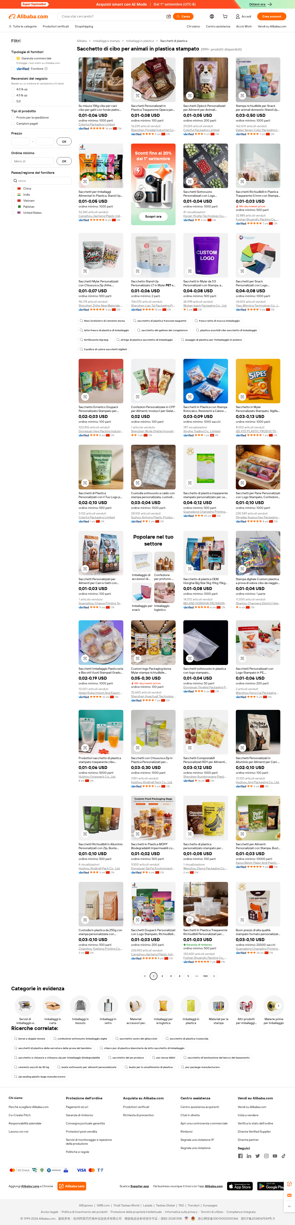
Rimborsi (186, 1131)
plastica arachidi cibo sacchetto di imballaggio (228, 330)
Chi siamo (15, 1098)
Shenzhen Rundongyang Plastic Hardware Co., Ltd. (205, 776)
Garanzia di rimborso (79, 1115)
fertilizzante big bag (96, 339)
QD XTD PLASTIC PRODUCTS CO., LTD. (258, 431)
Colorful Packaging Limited (97, 124)
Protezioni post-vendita (81, 1131)
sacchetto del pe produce (128, 1057)
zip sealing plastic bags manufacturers (41, 1076)
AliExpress (86, 1205)
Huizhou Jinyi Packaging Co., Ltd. (257, 782)
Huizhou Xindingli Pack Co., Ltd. (152, 782)
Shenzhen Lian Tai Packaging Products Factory (153, 305)
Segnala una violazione (196, 1148)
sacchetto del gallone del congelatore (164, 330)
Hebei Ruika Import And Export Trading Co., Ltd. (101, 693)
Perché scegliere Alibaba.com (29, 1107)
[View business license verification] (186, 1218)
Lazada (147, 1205)
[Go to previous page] (145, 976)
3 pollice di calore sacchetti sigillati (105, 349)
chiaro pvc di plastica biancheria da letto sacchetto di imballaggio (144, 1048)
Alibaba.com (214, 1186)
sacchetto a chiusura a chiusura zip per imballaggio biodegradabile (59, 1057)
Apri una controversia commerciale (204, 1123)
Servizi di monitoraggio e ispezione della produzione (89, 1141)
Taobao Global (165, 1205)
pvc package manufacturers (202, 1067)
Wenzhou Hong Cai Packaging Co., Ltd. (258, 693)
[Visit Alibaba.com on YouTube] (275, 1156)
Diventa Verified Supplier (254, 1131)
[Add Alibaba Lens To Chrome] (71, 1186)
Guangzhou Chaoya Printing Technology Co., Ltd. (101, 603)
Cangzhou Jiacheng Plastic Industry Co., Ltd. (101, 216)
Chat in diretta (190, 1115)
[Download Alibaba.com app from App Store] (240, 1186)
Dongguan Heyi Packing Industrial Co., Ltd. (101, 431)
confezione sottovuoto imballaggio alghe (82, 1038)
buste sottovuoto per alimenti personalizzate (89, 1067)
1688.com (103, 1205)
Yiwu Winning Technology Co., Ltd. (258, 305)
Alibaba (82, 41)
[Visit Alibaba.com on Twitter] (257, 1156)
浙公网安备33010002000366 (218, 1218)
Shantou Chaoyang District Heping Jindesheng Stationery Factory (258, 603)
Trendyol (193, 1205)
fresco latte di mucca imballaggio (219, 320)
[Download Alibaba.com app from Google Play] (271, 1186)
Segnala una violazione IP (197, 1139)
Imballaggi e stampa (106, 41)
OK (64, 141)
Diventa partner (248, 1139)
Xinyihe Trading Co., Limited (201, 431)
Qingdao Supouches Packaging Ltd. (258, 517)
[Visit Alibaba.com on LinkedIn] (249, 1156)
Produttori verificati (136, 1107)
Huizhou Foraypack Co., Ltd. (97, 776)
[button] (168, 16)
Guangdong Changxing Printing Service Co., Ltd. (205, 511)
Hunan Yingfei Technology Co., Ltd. (205, 216)
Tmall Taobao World (126, 1205)
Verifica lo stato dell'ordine (255, 1123)
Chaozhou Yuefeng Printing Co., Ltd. (101, 948)
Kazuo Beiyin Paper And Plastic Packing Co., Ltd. (258, 862)
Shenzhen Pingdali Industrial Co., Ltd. (153, 130)
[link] (289, 1184)
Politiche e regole (77, 1152)
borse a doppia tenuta (31, 1038)
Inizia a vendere (248, 1115)
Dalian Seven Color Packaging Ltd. (258, 130)
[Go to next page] (214, 976)
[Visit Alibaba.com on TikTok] (283, 1156)
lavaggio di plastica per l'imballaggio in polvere (213, 339)
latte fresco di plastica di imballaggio (106, 330)
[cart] (226, 17)
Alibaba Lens (30, 1186)
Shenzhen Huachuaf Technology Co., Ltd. (153, 696)
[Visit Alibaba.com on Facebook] (240, 1156)
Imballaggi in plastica (140, 41)
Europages (210, 1205)
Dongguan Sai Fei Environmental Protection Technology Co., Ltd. (153, 868)
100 (205, 976)
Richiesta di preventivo (138, 1115)
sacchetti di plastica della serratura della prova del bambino (55, 1048)
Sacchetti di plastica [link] (173, 41)
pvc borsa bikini (165, 1057)
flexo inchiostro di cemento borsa (104, 320)
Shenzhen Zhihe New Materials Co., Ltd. (101, 305)
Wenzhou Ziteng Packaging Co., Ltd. (205, 868)
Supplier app (139, 1186)
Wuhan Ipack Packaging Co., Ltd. (205, 305)
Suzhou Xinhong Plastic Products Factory (153, 517)
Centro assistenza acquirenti (200, 1107)
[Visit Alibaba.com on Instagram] (266, 1156)
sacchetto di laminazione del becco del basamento (219, 1057)
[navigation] (41, 509)
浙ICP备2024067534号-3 (258, 1218)
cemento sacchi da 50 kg (33, 1067)
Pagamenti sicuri (77, 1107)
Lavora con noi (18, 1131)
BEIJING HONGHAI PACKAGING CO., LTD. (205, 603)
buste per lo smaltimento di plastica (151, 1067)
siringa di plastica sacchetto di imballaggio (147, 339)
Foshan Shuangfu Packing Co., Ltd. (258, 219)
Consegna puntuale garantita (85, 1123)
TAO (181, 1205)
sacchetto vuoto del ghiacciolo (138, 1038)
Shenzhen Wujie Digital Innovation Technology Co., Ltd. (153, 431)
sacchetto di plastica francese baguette (161, 320)
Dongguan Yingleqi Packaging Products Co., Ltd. (205, 687)
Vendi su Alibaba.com (252, 1107)
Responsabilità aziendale (25, 1123)
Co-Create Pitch (20, 1115)
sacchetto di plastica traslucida (189, 1038)
